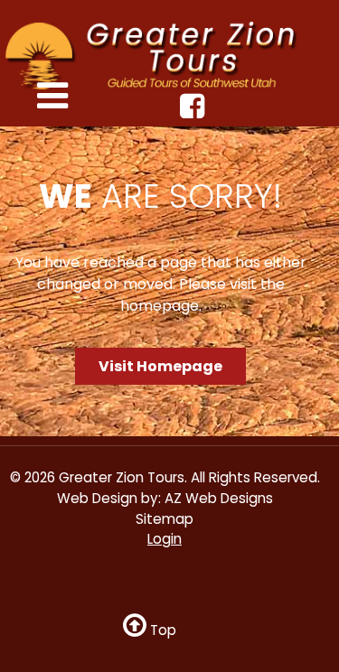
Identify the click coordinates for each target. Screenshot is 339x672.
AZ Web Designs (219, 498)
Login (164, 538)
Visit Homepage (160, 366)
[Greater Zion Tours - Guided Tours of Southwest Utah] (158, 54)
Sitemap (164, 518)
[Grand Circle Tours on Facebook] (195, 111)
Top (161, 630)
